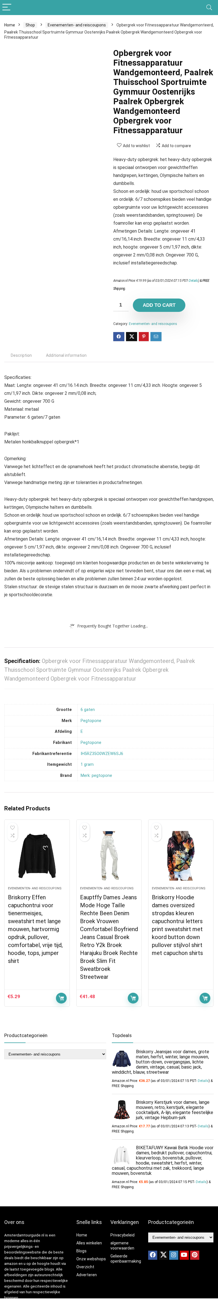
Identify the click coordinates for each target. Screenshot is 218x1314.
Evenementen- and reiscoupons (77, 25)
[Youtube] (184, 1255)
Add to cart (159, 305)
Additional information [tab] (66, 355)
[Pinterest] (194, 1255)
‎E (82, 731)
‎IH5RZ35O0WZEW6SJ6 (102, 753)
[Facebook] (152, 1255)
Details (193, 281)
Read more (205, 998)
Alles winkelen (89, 1243)
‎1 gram (87, 764)
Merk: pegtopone (96, 775)
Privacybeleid (122, 1235)
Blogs (81, 1251)
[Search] (209, 7)
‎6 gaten (88, 709)
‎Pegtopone (91, 720)
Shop (30, 25)
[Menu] (7, 7)
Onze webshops (91, 1259)
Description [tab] (21, 355)
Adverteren (86, 1275)
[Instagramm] (173, 1255)
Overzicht (85, 1267)
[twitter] (163, 1255)
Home (9, 25)
